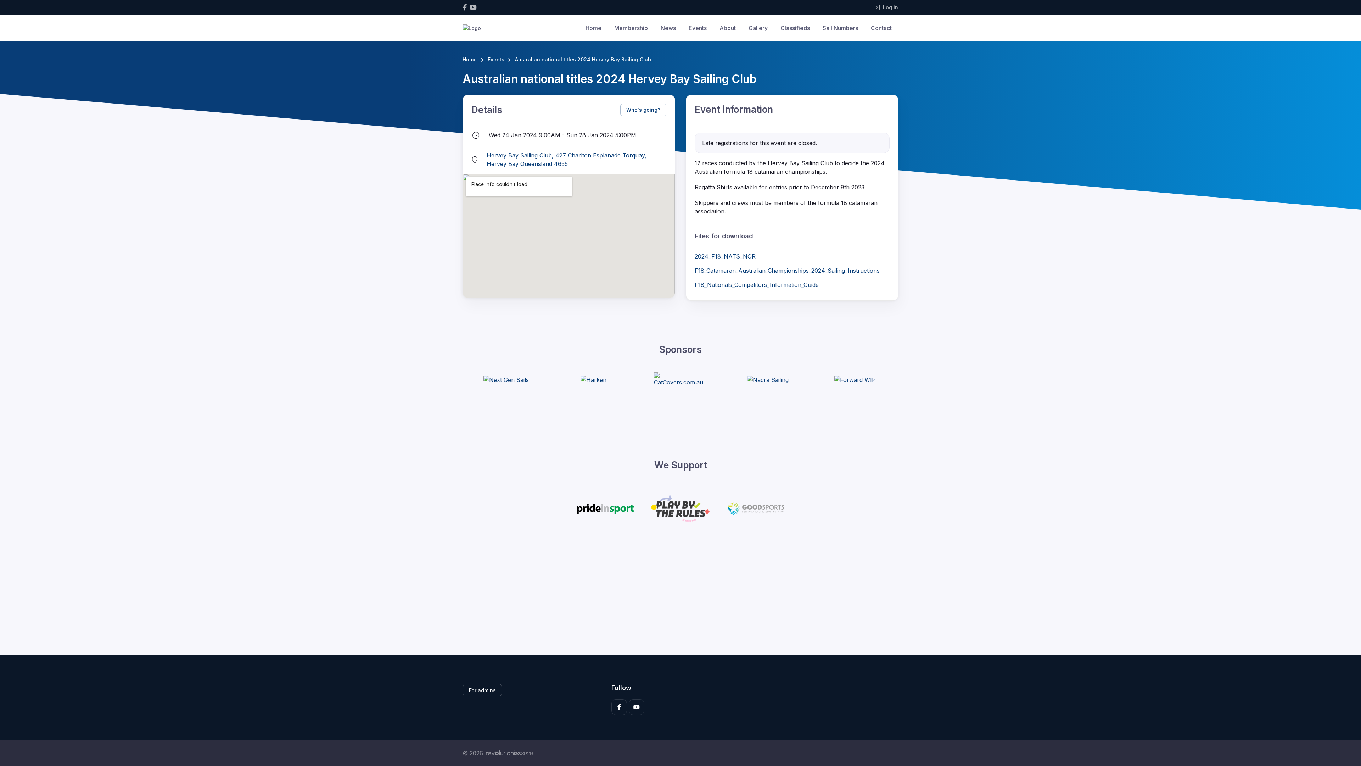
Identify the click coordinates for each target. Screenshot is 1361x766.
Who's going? (643, 110)
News (668, 28)
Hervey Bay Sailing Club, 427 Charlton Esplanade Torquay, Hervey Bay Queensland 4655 (566, 159)
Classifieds (795, 28)
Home (593, 28)
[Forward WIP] (855, 379)
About (727, 28)
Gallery (758, 28)
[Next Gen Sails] (506, 379)
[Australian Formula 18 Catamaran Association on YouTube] (473, 7)
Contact (881, 28)
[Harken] (593, 379)
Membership (631, 28)
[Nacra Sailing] (768, 379)
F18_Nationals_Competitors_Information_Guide (757, 284)
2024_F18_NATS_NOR (725, 256)
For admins (482, 690)
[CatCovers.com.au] (680, 379)
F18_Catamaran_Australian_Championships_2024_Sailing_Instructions (787, 270)
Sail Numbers (840, 28)
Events (698, 28)
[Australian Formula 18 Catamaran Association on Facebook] (465, 7)
